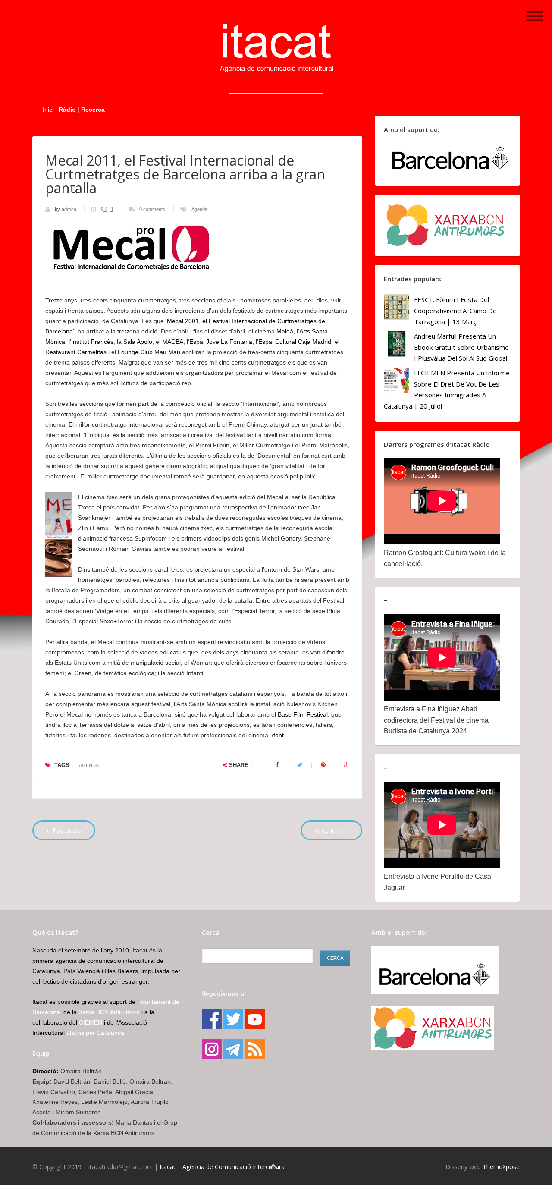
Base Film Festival (303, 714)
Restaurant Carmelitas (76, 352)
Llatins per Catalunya (95, 1032)
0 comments (152, 209)
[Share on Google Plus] (346, 765)
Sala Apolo (137, 341)
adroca (70, 209)
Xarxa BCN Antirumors (109, 1012)
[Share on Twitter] (299, 765)
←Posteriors (64, 830)
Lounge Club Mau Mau (149, 352)
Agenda (199, 209)
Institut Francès (92, 341)
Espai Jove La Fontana (220, 341)
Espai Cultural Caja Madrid (294, 341)
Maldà (284, 331)
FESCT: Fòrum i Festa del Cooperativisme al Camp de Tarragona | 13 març (455, 310)
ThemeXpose (501, 1167)
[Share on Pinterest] (323, 765)
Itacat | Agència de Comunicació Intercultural (223, 1167)
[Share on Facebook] (277, 765)
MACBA (172, 341)
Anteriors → (331, 830)
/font (278, 735)
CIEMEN (90, 1022)
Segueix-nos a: (224, 993)
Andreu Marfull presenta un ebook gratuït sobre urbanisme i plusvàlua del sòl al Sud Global (461, 347)
